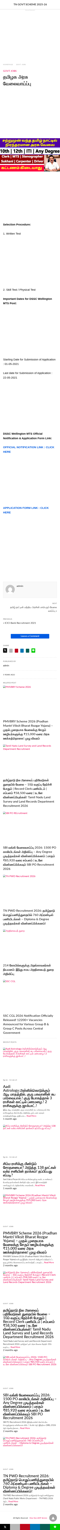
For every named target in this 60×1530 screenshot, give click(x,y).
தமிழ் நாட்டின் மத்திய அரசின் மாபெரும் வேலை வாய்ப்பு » (33, 609)
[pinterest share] (16, 651)
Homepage (8, 64)
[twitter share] (5, 650)
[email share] (11, 651)
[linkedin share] (22, 651)
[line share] (33, 650)
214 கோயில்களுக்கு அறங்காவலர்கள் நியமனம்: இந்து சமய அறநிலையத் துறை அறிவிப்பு (28, 970)
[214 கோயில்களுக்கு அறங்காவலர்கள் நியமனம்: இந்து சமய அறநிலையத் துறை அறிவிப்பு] (30, 945)
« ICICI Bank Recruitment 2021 (19, 623)
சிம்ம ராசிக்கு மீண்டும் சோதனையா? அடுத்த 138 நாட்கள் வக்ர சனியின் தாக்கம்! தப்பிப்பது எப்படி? (29, 1169)
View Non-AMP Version (38, 1518)
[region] (30, 35)
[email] (15, 1527)
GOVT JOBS (21, 64)
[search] (55, 4)
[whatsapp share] (27, 651)
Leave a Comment (30, 636)
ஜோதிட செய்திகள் (10, 1080)
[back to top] (53, 1518)
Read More (31, 1116)
